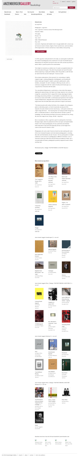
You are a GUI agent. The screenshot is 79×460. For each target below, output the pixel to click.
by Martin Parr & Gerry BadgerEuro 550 (39, 404)
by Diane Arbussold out (65, 401)
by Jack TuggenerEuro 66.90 (39, 427)
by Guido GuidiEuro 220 (65, 354)
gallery (73, 1)
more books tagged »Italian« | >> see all (46, 336)
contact (68, 1)
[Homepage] (21, 5)
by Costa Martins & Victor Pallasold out (52, 403)
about (63, 1)
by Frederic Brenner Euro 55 (66, 254)
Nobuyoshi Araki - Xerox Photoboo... (39, 443)
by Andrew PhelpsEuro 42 (52, 251)
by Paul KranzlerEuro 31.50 (66, 301)
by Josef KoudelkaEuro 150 (52, 272)
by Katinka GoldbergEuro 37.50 (66, 328)
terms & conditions (40, 455)
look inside (9, 59)
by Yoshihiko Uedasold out (66, 276)
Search (71, 7)
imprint (20, 455)
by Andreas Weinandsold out (38, 305)
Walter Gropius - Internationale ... (58, 443)
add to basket (40, 51)
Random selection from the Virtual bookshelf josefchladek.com (52, 436)
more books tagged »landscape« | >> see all (46, 237)
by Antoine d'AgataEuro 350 (39, 325)
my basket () (55, 2)
